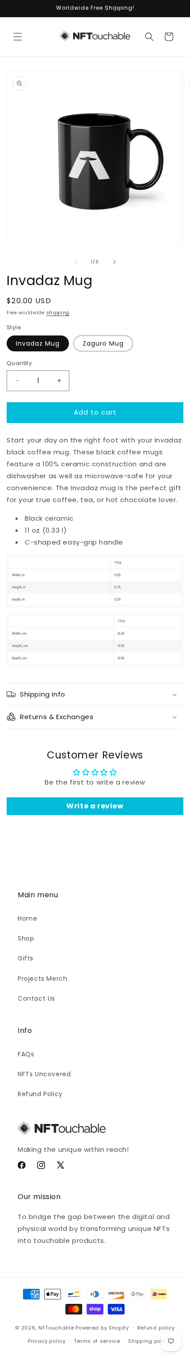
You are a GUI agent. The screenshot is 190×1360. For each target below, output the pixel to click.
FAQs (26, 1054)
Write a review (94, 806)
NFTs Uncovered (44, 1074)
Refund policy (156, 1327)
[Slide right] (114, 262)
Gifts (26, 958)
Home (27, 918)
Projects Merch (42, 978)
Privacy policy (47, 1341)
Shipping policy (149, 1341)
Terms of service (97, 1341)
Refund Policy (40, 1094)
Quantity (19, 363)
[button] (17, 36)
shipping (58, 312)
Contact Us (36, 998)
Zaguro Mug (103, 343)
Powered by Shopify (102, 1327)
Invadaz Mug (38, 343)
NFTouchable (56, 1327)
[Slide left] (75, 262)
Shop (26, 938)
